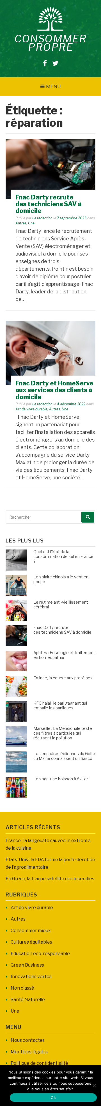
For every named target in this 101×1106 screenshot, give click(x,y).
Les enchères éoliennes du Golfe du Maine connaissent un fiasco (64, 756)
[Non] (94, 1085)
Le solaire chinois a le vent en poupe (60, 579)
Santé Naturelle (28, 999)
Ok (53, 1097)
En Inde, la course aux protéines (63, 677)
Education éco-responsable (40, 953)
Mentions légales (29, 1051)
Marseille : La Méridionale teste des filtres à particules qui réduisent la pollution (62, 733)
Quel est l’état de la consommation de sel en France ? (63, 556)
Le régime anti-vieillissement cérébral (60, 604)
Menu (53, 86)
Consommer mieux (31, 930)
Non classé (22, 988)
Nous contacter (28, 1040)
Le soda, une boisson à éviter (60, 778)
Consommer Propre (50, 43)
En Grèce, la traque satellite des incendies (50, 878)
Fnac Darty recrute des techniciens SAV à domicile (48, 204)
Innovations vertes (31, 976)
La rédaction (42, 218)
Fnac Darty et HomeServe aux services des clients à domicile (54, 390)
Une (31, 223)
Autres (20, 223)
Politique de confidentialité (39, 1063)
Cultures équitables (31, 942)
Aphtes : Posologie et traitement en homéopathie (64, 655)
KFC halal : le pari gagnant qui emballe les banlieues (60, 705)
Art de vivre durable (31, 409)
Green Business (27, 965)
